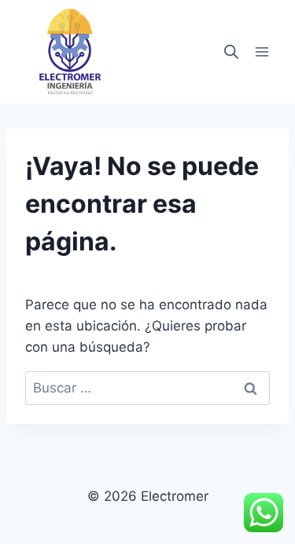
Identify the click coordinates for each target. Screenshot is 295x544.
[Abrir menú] (261, 52)
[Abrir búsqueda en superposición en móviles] (231, 52)
